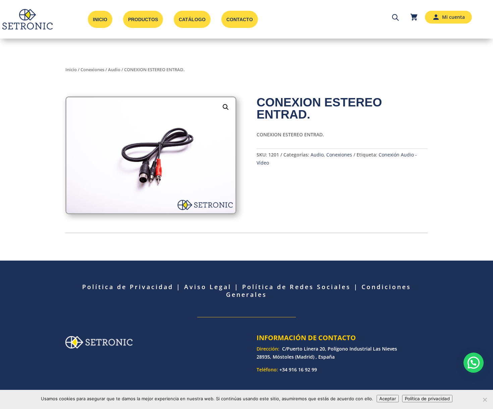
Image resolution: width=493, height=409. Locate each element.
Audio (114, 69)
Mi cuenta (453, 17)
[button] (226, 107)
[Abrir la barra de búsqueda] (395, 17)
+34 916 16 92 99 (298, 369)
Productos (143, 19)
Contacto (239, 19)
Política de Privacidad (127, 287)
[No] (484, 399)
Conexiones (92, 69)
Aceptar (387, 398)
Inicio (100, 19)
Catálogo (192, 19)
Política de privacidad (427, 398)
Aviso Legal (207, 287)
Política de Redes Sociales (296, 287)
